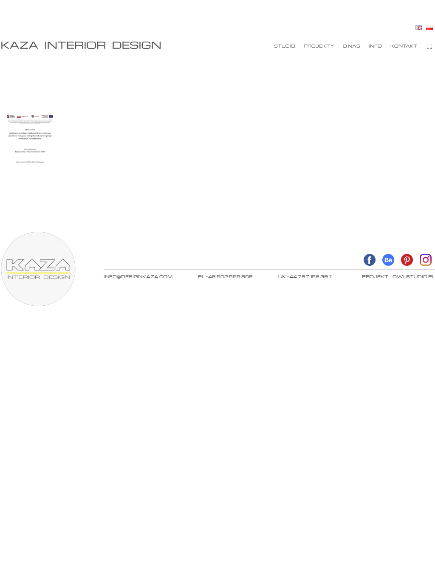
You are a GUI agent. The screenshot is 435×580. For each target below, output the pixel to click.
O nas (351, 45)
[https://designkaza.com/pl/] (80, 45)
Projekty (319, 45)
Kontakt (404, 45)
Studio (284, 45)
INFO (375, 45)
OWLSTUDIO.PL (414, 276)
